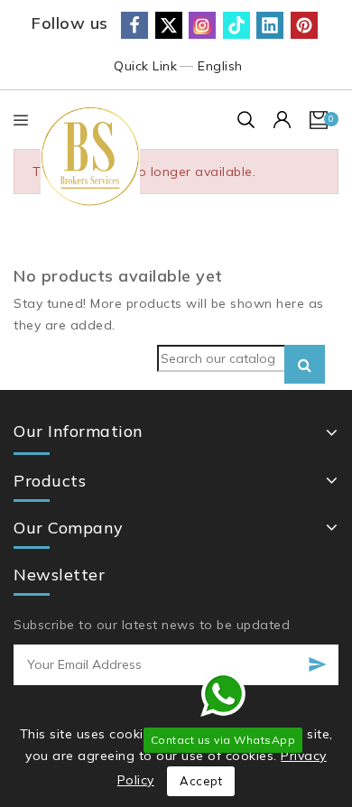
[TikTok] (236, 25)
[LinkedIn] (269, 25)
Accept (201, 781)
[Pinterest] (304, 25)
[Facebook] (134, 25)
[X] (168, 25)
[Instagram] (202, 25)
